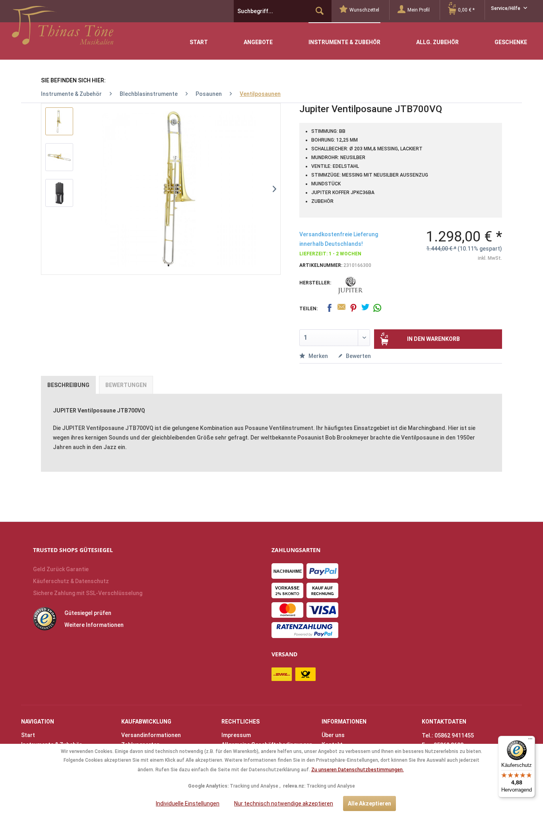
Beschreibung (68, 385)
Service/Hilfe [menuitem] (506, 8)
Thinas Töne (62, 28)
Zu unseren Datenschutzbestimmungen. (357, 769)
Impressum (236, 735)
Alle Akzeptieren (369, 803)
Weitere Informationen (94, 625)
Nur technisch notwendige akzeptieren (283, 803)
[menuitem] (364, 10)
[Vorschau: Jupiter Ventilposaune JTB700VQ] (59, 121)
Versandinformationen (151, 735)
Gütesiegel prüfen (87, 613)
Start (28, 735)
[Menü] (530, 740)
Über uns (333, 735)
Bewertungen (126, 385)
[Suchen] (320, 11)
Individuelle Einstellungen (187, 803)
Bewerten (358, 356)
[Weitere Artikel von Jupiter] (350, 285)
